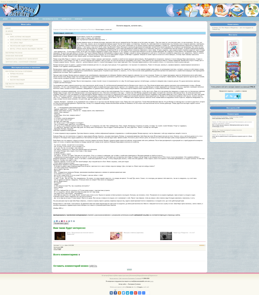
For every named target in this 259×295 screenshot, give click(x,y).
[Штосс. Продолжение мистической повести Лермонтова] (60, 239)
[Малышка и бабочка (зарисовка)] (116, 239)
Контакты (145, 275)
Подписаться (153, 275)
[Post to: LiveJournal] (71, 221)
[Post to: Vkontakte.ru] (74, 221)
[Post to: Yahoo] (62, 221)
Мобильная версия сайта (117, 287)
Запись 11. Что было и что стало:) (222, 134)
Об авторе (105, 275)
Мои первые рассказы (122, 275)
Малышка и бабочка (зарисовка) (133, 232)
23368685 (58, 248)
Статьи (62, 29)
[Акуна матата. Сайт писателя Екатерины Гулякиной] (20, 16)
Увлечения (133, 275)
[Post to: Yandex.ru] (66, 221)
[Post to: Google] (59, 221)
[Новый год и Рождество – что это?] (166, 239)
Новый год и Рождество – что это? (184, 232)
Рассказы (91, 29)
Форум (139, 275)
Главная (55, 29)
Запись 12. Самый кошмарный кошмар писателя (227, 130)
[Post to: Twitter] (54, 221)
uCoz (134, 287)
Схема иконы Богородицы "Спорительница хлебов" (228, 117)
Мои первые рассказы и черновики (76, 29)
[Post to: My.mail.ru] (69, 221)
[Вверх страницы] (129, 270)
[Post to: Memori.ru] (64, 221)
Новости (111, 275)
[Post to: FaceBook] (57, 221)
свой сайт (146, 287)
